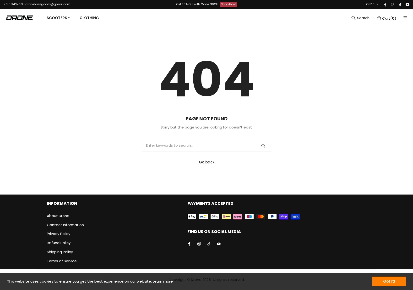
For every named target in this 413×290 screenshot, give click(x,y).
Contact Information (65, 224)
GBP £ (370, 4)
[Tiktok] (400, 4)
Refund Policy (59, 242)
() (389, 18)
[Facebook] (385, 4)
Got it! (389, 281)
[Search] (263, 145)
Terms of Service (62, 260)
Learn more (163, 281)
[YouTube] (407, 4)
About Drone (58, 215)
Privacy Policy (58, 233)
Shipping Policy (60, 251)
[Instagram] (393, 4)
